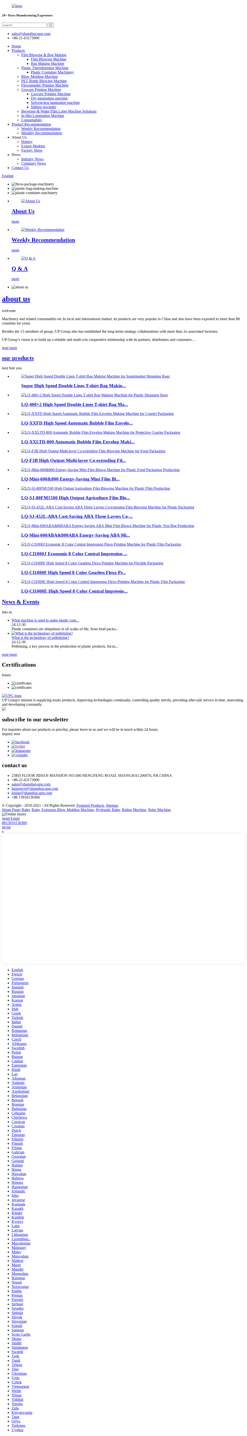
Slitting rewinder (43, 107)
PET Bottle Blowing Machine (44, 81)
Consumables (31, 120)
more (15, 221)
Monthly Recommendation (41, 133)
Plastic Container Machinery (52, 72)
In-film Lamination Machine (42, 116)
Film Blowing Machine (48, 59)
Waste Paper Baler (16, 810)
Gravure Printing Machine (41, 90)
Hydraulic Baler (108, 810)
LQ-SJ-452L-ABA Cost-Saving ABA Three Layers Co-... (77, 516)
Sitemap (112, 805)
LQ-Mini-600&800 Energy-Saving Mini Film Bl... (70, 478)
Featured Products (90, 805)
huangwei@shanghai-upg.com (35, 788)
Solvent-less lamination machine (55, 103)
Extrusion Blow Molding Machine (67, 810)
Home (16, 46)
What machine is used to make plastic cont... (45, 620)
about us (16, 298)
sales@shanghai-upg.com (31, 34)
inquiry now (11, 734)
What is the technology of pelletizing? (40, 638)
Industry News (32, 159)
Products (18, 50)
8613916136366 (14, 823)
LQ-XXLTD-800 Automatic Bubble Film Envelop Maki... (78, 441)
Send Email (11, 818)
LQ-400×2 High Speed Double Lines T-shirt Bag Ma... (74, 404)
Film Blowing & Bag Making (43, 55)
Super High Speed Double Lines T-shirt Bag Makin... (73, 385)
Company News (33, 163)
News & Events (20, 602)
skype (6, 827)
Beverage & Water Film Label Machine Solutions (58, 111)
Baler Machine (159, 810)
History (27, 142)
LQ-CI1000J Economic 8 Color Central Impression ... (74, 553)
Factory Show (32, 150)
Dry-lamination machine (49, 98)
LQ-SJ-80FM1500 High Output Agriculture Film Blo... (75, 497)
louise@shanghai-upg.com (32, 793)
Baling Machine (134, 810)
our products (18, 358)
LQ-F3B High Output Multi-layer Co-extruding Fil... (73, 460)
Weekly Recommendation (41, 129)
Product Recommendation (31, 124)
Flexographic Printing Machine (45, 85)
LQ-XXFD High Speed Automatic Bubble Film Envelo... (77, 423)
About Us (23, 211)
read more (9, 348)
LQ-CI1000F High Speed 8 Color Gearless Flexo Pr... (73, 572)
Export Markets (33, 146)
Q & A (20, 268)
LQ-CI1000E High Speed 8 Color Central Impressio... (74, 591)
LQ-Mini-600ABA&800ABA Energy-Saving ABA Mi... (75, 535)
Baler (36, 810)
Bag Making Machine (47, 63)
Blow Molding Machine (39, 77)
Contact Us (20, 168)
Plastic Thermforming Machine (45, 68)
